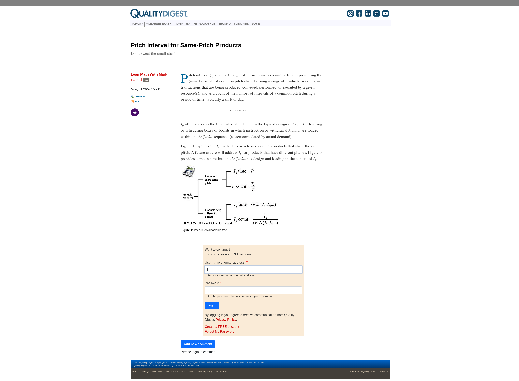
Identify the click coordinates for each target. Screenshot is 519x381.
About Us (384, 371)
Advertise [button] (182, 23)
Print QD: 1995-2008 (152, 371)
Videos (192, 371)
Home (135, 371)
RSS (137, 101)
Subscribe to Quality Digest (363, 371)
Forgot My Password (219, 331)
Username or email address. (225, 262)
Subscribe (241, 23)
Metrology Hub (204, 23)
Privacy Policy (226, 319)
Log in (256, 23)
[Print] (135, 112)
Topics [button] (136, 23)
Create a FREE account (222, 326)
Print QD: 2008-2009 (175, 371)
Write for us (221, 371)
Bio (146, 80)
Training (225, 23)
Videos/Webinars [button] (157, 23)
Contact (226, 362)
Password (212, 283)
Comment (140, 96)
